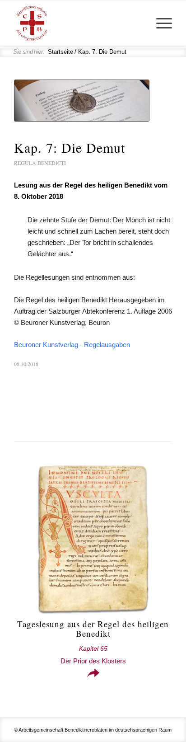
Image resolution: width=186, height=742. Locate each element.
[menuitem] (159, 23)
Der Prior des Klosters (93, 655)
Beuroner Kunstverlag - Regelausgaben (72, 344)
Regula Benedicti (40, 162)
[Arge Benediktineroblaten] (77, 23)
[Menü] (159, 23)
